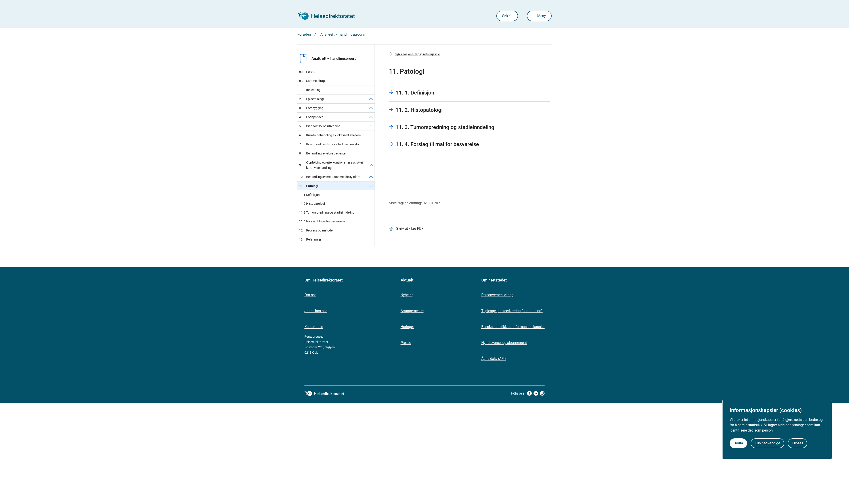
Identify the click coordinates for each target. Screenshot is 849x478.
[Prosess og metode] (371, 230)
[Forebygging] (371, 108)
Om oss (310, 295)
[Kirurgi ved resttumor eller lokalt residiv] (371, 144)
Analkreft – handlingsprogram (343, 34)
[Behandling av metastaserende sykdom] (371, 176)
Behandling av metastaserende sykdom (329, 177)
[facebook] (529, 393)
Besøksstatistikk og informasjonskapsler (513, 327)
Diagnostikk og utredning (319, 126)
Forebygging (311, 108)
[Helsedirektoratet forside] (329, 16)
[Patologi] (371, 186)
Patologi (308, 186)
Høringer (407, 327)
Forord (307, 71)
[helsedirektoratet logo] (327, 393)
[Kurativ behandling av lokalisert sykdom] (371, 135)
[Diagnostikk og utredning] (371, 126)
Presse (406, 343)
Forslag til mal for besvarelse (322, 221)
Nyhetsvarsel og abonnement (504, 343)
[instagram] (542, 393)
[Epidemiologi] (371, 99)
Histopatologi (312, 203)
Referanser (310, 239)
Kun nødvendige (767, 443)
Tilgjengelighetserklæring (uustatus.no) (512, 311)
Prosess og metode (316, 230)
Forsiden (304, 34)
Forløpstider (311, 117)
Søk (505, 16)
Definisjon (309, 195)
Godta (738, 443)
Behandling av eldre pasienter (322, 153)
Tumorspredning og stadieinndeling (326, 212)
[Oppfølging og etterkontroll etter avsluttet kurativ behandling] (371, 165)
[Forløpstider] (371, 117)
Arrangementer (412, 311)
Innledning (310, 90)
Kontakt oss (313, 327)
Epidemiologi (311, 99)
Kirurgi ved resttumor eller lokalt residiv (329, 144)
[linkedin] (535, 393)
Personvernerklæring (497, 295)
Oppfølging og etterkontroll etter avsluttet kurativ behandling (331, 165)
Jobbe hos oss (315, 311)
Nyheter (407, 295)
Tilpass (797, 443)
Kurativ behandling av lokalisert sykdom (330, 135)
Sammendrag (312, 81)
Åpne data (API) (493, 359)
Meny (541, 16)
